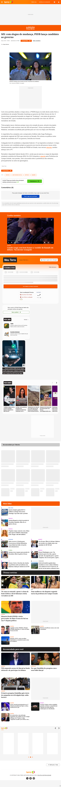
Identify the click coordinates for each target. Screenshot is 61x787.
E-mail (54, 2)
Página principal (8, 2)
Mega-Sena (10, 508)
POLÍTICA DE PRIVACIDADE (44, 775)
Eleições (33, 175)
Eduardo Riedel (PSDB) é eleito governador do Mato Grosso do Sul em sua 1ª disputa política (14, 618)
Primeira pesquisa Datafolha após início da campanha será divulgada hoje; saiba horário (15, 695)
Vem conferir (15, 312)
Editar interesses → (53, 267)
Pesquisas (33, 666)
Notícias (27, 175)
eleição (43, 156)
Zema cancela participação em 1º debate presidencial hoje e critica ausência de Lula (19, 706)
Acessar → (26, 319)
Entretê (40, 539)
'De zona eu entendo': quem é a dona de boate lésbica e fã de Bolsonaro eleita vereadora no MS (14, 594)
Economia (11, 539)
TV (9, 561)
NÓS (32, 589)
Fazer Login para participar (30, 196)
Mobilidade (41, 561)
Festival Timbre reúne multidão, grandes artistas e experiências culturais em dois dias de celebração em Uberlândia (48, 707)
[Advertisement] (42, 640)
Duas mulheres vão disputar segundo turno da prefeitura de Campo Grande (44, 593)
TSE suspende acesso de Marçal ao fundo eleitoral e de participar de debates (15, 669)
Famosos (11, 518)
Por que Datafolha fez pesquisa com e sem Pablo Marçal (44, 669)
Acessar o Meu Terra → (24, 260)
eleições (49, 147)
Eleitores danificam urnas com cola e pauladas (49, 628)
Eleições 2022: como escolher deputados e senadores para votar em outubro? (19, 640)
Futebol (10, 550)
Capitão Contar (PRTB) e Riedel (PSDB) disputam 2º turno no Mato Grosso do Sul (19, 629)
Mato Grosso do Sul (17, 175)
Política (8, 175)
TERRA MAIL (34, 2)
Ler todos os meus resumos (30, 286)
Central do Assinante (44, 2)
